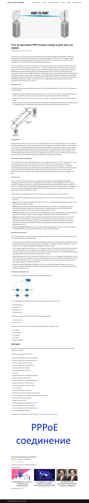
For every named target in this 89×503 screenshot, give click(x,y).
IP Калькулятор (36, 2)
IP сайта (63, 2)
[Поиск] (80, 2)
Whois (68, 2)
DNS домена (75, 2)
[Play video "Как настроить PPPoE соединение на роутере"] (44, 436)
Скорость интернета (53, 2)
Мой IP (44, 2)
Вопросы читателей (26, 50)
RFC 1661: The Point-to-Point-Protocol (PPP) (45, 414)
